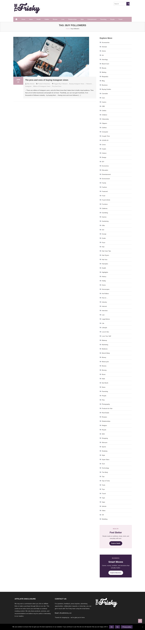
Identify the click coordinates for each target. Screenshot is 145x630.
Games (104, 217)
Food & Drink (106, 200)
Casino (104, 102)
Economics (105, 166)
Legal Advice (106, 319)
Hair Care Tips (106, 251)
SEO (103, 434)
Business (47, 84)
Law (103, 315)
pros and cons (56, 86)
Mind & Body (106, 353)
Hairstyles (105, 264)
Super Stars (105, 459)
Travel (120, 19)
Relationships (72, 19)
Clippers (104, 123)
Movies (55, 19)
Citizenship (105, 119)
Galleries (104, 208)
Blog (103, 81)
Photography (106, 404)
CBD (103, 106)
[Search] (128, 4)
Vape (103, 502)
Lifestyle (104, 327)
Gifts (103, 225)
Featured (105, 191)
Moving (104, 370)
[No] (143, 627)
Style (82, 19)
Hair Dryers (105, 255)
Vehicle (104, 506)
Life (103, 323)
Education (105, 170)
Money (104, 357)
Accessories (105, 42)
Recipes (104, 417)
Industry (104, 302)
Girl (103, 229)
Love (62, 19)
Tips (103, 476)
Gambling (105, 212)
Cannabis (105, 93)
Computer (105, 132)
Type (103, 498)
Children (104, 115)
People (104, 395)
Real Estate (105, 412)
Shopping (105, 438)
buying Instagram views (76, 84)
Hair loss (104, 259)
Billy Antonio (30, 84)
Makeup (104, 340)
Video (103, 510)
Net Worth (105, 383)
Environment (106, 178)
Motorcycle (105, 361)
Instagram (28, 86)
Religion (104, 425)
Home (23, 19)
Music (104, 374)
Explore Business (115, 572)
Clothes (104, 127)
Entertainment (92, 19)
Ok (111, 627)
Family (104, 183)
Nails (103, 378)
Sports (104, 447)
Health (39, 19)
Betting (104, 72)
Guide (104, 238)
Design (104, 157)
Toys (103, 489)
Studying (104, 451)
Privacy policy (127, 627)
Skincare (104, 442)
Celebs (47, 19)
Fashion (104, 187)
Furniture (105, 204)
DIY (103, 161)
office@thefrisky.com (65, 613)
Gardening (105, 221)
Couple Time (106, 136)
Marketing (105, 344)
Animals (104, 47)
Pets (103, 400)
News (31, 19)
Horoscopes (105, 289)
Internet (104, 306)
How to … (105, 298)
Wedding (104, 519)
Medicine (105, 349)
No (117, 627)
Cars (103, 98)
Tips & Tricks (106, 481)
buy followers (63, 84)
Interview (105, 310)
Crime (104, 144)
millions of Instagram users (41, 86)
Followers (89, 84)
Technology (105, 468)
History (104, 276)
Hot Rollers (105, 293)
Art (103, 55)
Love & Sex (105, 332)
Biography (105, 76)
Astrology (105, 59)
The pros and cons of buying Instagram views (46, 80)
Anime (104, 51)
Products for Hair (107, 408)
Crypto (104, 149)
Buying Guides (106, 89)
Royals (112, 19)
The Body (105, 472)
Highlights (105, 272)
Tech (103, 464)
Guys (103, 242)
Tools (103, 485)
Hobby (104, 281)
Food (103, 195)
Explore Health (115, 543)
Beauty (104, 68)
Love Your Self (106, 336)
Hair (103, 247)
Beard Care (105, 64)
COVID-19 (105, 140)
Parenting (103, 19)
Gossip (104, 234)
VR (103, 515)
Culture (104, 153)
